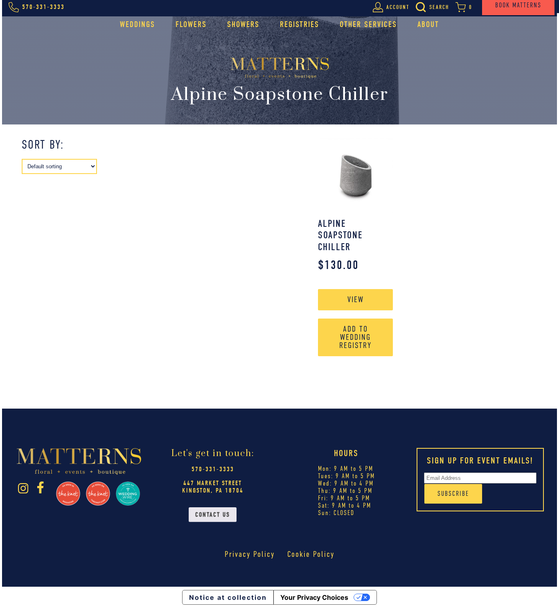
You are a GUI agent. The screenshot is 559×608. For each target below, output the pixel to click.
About (428, 24)
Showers (243, 24)
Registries (299, 24)
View (355, 299)
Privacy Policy (250, 554)
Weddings (137, 24)
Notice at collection (228, 597)
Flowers (191, 24)
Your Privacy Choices (314, 597)
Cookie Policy (310, 554)
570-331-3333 (213, 469)
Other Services (368, 24)
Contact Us (212, 514)
